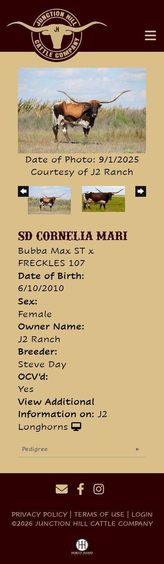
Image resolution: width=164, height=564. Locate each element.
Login (142, 514)
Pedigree (35, 448)
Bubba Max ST (51, 250)
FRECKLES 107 (51, 262)
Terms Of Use (99, 514)
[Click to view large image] (82, 109)
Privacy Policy (39, 514)
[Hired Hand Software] (82, 547)
